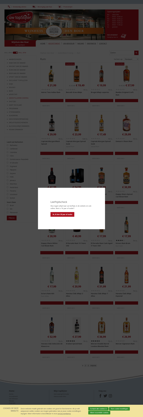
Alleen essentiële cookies (99, 413)
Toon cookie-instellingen (119, 409)
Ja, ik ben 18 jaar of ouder (62, 214)
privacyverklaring (64, 413)
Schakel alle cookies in (98, 409)
